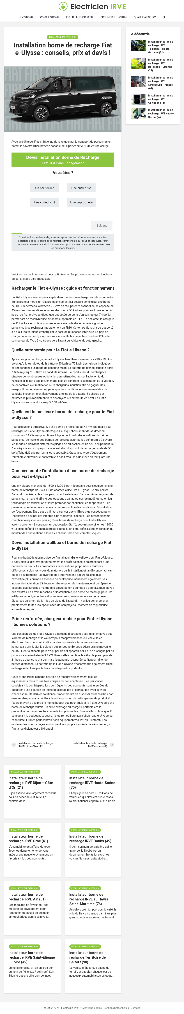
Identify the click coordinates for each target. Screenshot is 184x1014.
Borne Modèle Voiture (113, 17)
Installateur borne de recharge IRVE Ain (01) (27, 896)
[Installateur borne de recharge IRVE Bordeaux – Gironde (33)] (138, 63)
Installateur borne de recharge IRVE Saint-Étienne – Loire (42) (32, 957)
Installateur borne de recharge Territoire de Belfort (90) (87, 957)
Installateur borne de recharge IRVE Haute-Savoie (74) (161, 114)
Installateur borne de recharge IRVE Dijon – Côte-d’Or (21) (31, 783)
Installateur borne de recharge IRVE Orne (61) (28, 838)
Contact (135, 1007)
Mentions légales (92, 1007)
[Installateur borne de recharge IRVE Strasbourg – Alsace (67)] (138, 81)
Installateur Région (79, 17)
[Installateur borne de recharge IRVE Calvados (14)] (138, 99)
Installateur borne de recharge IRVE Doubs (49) (90, 838)
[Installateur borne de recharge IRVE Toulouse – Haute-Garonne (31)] (138, 45)
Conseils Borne (50, 17)
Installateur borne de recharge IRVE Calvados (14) (160, 99)
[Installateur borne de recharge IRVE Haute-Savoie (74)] (138, 113)
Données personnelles (116, 1007)
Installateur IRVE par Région (62, 37)
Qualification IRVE (145, 17)
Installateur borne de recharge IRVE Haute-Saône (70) (92, 783)
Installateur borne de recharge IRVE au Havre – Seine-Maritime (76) (90, 899)
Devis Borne (26, 17)
